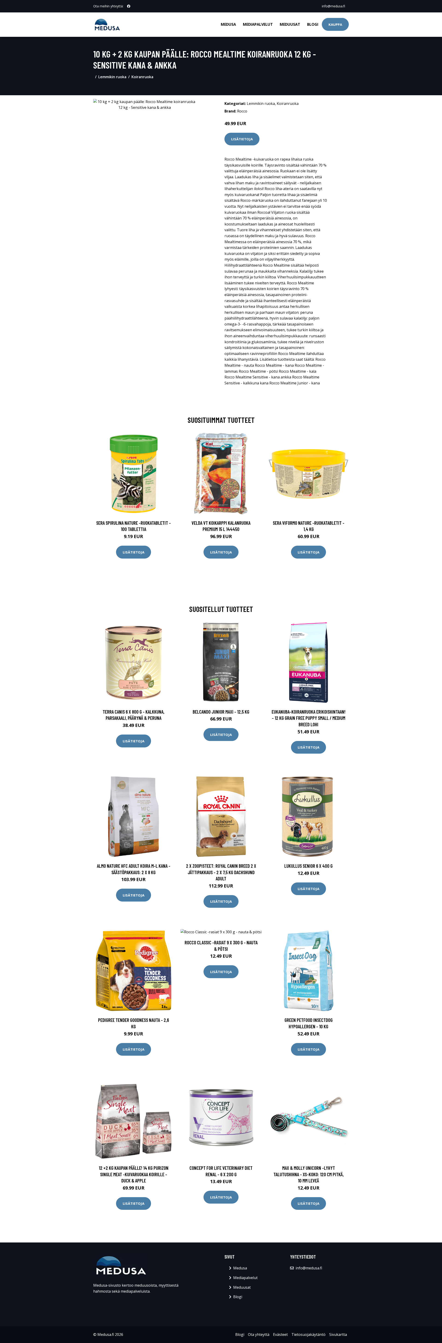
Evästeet (280, 1334)
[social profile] (128, 6)
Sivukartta (338, 1334)
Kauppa (335, 24)
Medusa (228, 24)
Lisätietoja (242, 139)
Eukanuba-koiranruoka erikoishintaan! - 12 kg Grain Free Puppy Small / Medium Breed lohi (309, 718)
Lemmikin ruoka (112, 76)
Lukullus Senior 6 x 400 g (308, 866)
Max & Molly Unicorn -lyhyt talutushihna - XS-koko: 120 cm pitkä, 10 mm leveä (308, 1174)
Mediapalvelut (258, 24)
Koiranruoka (142, 76)
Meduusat (290, 24)
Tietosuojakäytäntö (308, 1334)
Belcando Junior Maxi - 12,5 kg (221, 712)
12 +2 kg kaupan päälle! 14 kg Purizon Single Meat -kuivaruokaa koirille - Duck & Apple (134, 1174)
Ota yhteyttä (258, 1334)
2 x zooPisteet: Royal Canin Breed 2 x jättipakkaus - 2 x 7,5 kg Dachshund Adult (221, 872)
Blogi (312, 24)
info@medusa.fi (333, 6)
